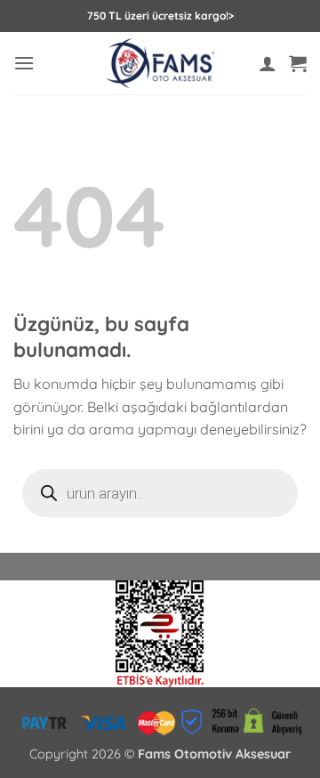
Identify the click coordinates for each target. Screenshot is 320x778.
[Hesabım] (267, 63)
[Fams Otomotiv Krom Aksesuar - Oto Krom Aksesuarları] (160, 63)
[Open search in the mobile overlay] (160, 493)
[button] (24, 63)
